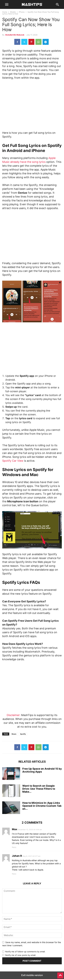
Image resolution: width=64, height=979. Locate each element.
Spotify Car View (12, 460)
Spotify (23, 734)
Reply (14, 847)
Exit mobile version (32, 975)
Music (14, 734)
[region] (32, 106)
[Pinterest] (31, 42)
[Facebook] (17, 42)
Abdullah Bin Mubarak (14, 35)
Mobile (13, 12)
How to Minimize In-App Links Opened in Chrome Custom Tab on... (41, 805)
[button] (6, 4)
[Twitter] (24, 42)
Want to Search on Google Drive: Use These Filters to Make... (38, 788)
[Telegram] (46, 42)
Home (4, 12)
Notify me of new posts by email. (20, 955)
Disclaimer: (13, 715)
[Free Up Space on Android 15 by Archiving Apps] (11, 774)
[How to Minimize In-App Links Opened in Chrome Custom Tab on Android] (11, 808)
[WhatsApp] (38, 42)
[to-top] (60, 974)
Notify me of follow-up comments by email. (25, 951)
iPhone (22, 12)
